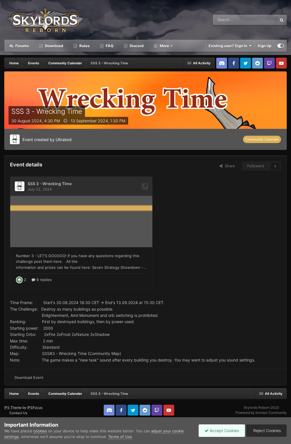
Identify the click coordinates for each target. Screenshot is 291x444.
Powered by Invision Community (261, 412)
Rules (84, 46)
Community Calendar (262, 139)
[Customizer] (281, 46)
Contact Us (18, 413)
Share (229, 166)
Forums (21, 46)
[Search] (282, 20)
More (164, 46)
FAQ (109, 46)
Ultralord (64, 139)
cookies (40, 431)
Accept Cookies (224, 430)
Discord (136, 46)
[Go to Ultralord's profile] (15, 139)
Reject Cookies (266, 430)
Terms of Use (120, 436)
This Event (260, 20)
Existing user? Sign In (229, 46)
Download (53, 46)
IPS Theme (13, 407)
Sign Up (264, 46)
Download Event (28, 377)
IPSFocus (34, 407)
